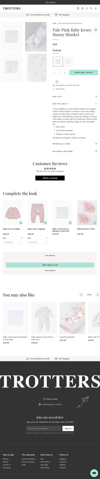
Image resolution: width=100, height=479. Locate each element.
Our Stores (6, 468)
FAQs (23, 465)
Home (54, 23)
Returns (5, 462)
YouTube (62, 468)
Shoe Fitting (45, 468)
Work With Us (45, 462)
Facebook (62, 462)
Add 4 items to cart (50, 265)
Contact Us (7, 465)
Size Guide (44, 465)
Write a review (50, 178)
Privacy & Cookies (28, 462)
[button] (95, 29)
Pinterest (62, 465)
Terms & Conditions (28, 459)
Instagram (62, 459)
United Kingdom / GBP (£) (52, 404)
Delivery (5, 459)
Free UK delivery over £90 (50, 2)
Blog (42, 459)
